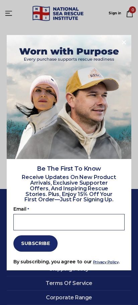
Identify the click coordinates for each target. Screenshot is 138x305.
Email (21, 209)
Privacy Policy (106, 261)
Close (124, 42)
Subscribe (35, 243)
